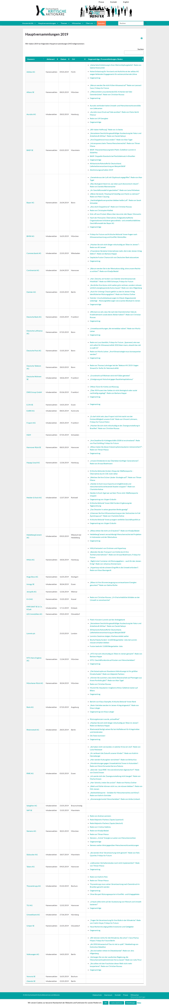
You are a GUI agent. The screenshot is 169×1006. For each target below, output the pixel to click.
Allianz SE (30, 92)
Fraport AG (31, 423)
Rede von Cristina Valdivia (100, 827)
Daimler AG (31, 292)
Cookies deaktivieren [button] (117, 1003)
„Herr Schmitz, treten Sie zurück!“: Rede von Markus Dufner (113, 782)
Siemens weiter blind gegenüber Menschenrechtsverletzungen (114, 845)
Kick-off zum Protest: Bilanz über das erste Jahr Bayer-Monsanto (115, 214)
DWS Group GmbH (34, 392)
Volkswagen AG (33, 954)
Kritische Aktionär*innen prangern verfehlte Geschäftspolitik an (115, 519)
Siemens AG (31, 831)
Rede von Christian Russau (100, 684)
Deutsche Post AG (34, 350)
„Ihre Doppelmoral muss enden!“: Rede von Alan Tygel (111, 139)
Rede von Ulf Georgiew (99, 118)
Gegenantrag (95, 78)
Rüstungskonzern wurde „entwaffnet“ (105, 719)
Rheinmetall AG (33, 730)
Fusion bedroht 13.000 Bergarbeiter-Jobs (106, 646)
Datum (63, 59)
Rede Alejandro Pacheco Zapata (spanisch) (106, 819)
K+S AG (30, 599)
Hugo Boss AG (32, 577)
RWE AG (30, 773)
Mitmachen (76, 23)
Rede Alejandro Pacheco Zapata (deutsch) (106, 823)
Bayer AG (30, 202)
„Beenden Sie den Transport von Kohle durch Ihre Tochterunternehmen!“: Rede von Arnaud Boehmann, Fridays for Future (115, 554)
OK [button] (105, 1003)
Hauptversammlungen (47, 23)
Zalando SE (31, 981)
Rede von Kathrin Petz (99, 877)
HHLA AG (30, 560)
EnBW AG (31, 411)
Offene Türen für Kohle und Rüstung (104, 387)
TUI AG (30, 905)
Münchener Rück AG (35, 683)
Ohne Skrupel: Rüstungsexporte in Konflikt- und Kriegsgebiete (114, 894)
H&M (29, 435)
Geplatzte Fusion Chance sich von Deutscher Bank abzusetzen (114, 257)
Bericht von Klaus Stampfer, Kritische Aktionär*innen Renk (113, 701)
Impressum (108, 995)
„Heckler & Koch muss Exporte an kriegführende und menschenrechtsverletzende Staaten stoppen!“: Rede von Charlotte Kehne (112, 486)
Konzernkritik (27, 23)
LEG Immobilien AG (34, 614)
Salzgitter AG (32, 805)
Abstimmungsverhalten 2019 (101, 170)
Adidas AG (31, 72)
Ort (73, 59)
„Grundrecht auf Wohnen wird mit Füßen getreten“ (110, 375)
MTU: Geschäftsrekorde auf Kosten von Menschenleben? (112, 660)
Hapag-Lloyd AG (33, 462)
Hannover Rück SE (34, 447)
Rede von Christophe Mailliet (101, 210)
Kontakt (118, 995)
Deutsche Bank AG (34, 317)
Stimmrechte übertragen (138, 997)
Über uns (89, 23)
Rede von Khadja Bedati (99, 830)
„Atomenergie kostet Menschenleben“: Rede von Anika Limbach (115, 799)
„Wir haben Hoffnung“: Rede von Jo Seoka (106, 129)
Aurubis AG (31, 114)
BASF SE (30, 150)
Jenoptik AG (31, 592)
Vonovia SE (31, 976)
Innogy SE (30, 584)
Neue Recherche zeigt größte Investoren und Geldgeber (112, 927)
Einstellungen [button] (130, 1003)
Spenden (101, 23)
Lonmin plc (31, 633)
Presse (125, 995)
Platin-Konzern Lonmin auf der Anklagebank (107, 620)
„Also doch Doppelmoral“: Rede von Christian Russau (111, 207)
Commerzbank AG (34, 253)
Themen (64, 23)
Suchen (141, 49)
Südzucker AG (32, 854)
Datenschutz (97, 995)
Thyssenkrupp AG (34, 886)
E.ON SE (30, 405)
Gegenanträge (95, 122)
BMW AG (30, 236)
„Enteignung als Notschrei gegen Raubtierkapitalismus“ (111, 379)
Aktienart (51, 59)
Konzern (30, 59)
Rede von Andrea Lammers (100, 816)
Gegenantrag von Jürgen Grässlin (103, 499)
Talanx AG (31, 866)
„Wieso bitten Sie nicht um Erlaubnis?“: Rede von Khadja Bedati (114, 531)
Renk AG (30, 707)
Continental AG (33, 270)
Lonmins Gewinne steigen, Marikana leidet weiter (109, 636)
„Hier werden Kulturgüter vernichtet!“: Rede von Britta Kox (113, 759)
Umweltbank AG (33, 914)
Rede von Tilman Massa (99, 834)
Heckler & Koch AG (34, 497)
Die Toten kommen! (97, 736)
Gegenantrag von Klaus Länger (102, 712)
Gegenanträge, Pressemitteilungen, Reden (105, 59)
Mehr (139, 1003)
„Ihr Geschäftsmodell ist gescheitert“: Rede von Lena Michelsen (115, 190)
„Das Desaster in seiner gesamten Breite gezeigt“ (109, 509)
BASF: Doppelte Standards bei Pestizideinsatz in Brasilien (112, 156)
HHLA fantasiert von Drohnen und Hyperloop (108, 548)
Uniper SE (30, 926)
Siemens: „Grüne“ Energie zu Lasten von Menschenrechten (113, 838)
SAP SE (29, 810)
